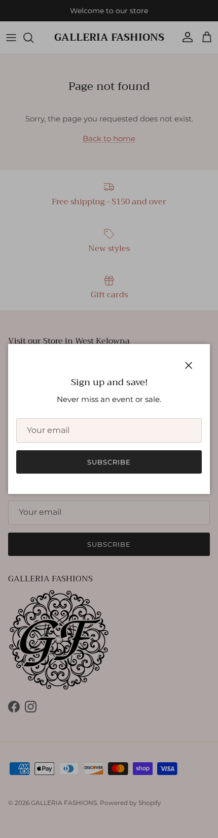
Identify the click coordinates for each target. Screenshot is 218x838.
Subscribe (109, 462)
